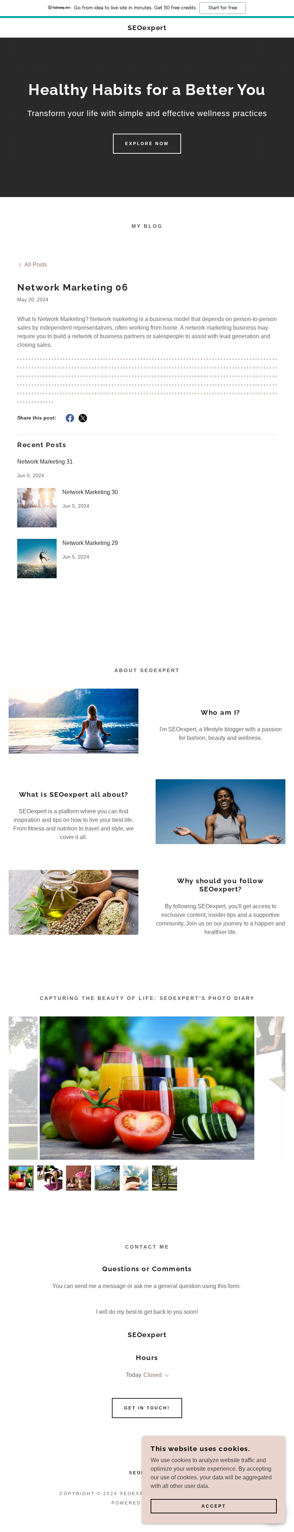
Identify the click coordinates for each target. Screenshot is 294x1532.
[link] (147, 28)
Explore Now (147, 143)
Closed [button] (152, 1375)
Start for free (222, 7)
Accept (213, 1506)
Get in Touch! (147, 1408)
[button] (165, 1376)
